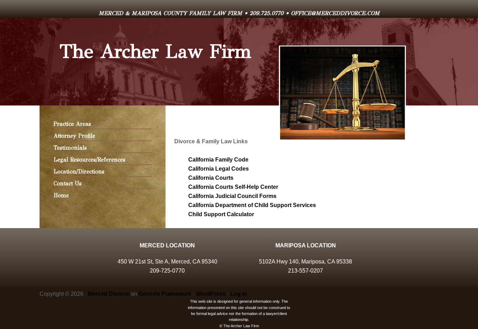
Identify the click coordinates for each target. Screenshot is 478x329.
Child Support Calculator (221, 214)
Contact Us (68, 183)
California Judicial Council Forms (232, 196)
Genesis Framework (165, 294)
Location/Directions (79, 171)
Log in (238, 294)
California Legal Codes (218, 169)
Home (61, 195)
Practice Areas (72, 124)
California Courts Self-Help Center (233, 187)
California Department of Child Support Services (252, 205)
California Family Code (218, 160)
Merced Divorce (108, 294)
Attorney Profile (74, 135)
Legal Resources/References (89, 159)
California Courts (210, 178)
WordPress (211, 294)
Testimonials (70, 147)
